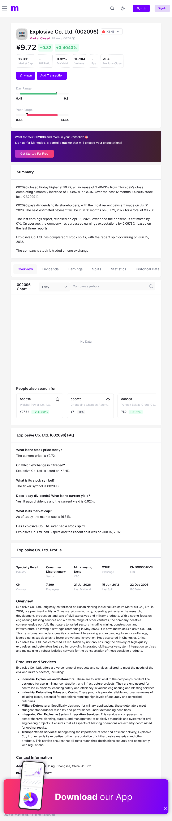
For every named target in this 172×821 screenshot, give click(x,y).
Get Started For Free (34, 153)
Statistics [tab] (118, 269)
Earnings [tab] (75, 269)
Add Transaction (51, 75)
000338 (25, 399)
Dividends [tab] (50, 269)
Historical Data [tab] (147, 269)
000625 (76, 399)
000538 (126, 399)
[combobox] (54, 287)
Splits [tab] (96, 269)
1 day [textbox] (45, 287)
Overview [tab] (25, 269)
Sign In (162, 8)
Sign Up (141, 8)
